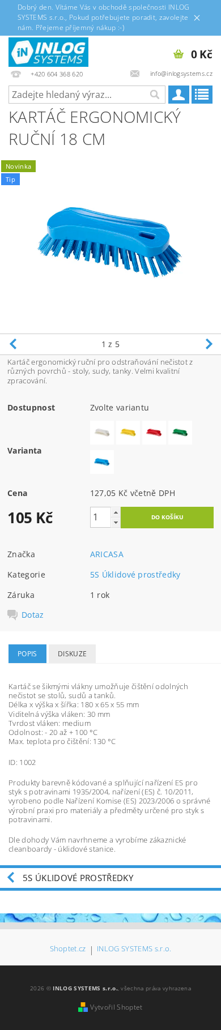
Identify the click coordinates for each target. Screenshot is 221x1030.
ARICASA (107, 554)
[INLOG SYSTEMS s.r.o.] (48, 50)
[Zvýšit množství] (115, 512)
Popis (27, 654)
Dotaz (33, 615)
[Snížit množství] (115, 522)
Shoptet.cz (68, 949)
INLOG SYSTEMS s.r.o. (134, 949)
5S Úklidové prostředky (135, 574)
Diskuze (72, 654)
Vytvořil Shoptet (116, 1007)
